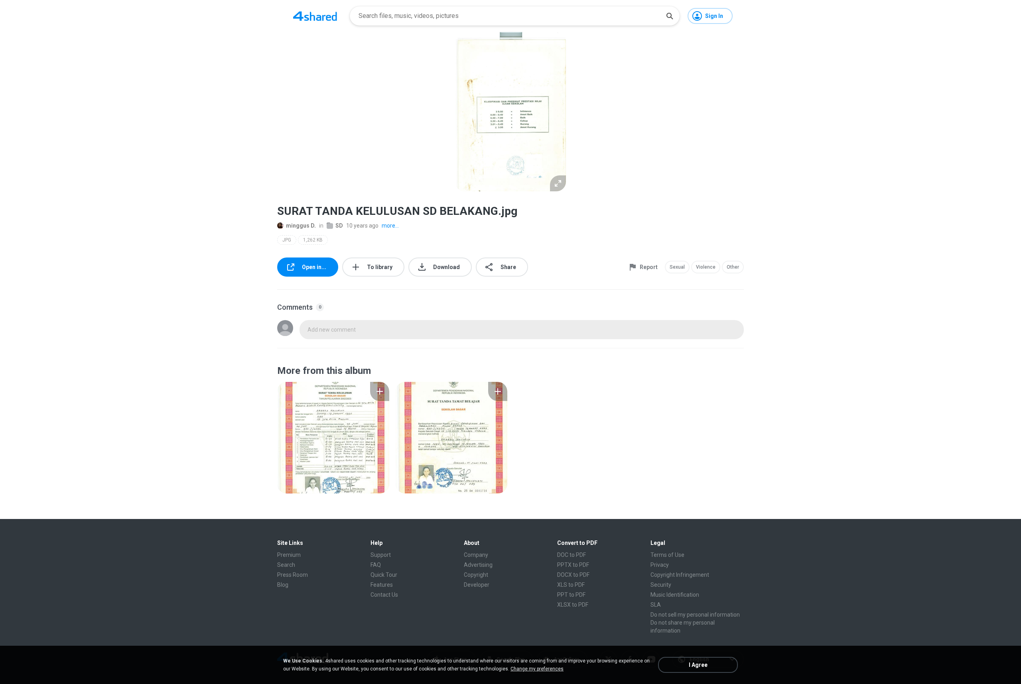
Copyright (476, 575)
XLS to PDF (571, 585)
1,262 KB (313, 240)
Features (382, 585)
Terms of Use (667, 555)
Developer (476, 585)
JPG (286, 240)
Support (381, 555)
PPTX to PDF (573, 565)
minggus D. (301, 225)
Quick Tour (384, 575)
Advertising (478, 565)
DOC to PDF (571, 555)
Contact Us (384, 595)
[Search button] (669, 16)
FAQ (376, 565)
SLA (655, 604)
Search (286, 565)
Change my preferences (537, 669)
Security (660, 585)
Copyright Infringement (679, 575)
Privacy (659, 565)
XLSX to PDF (572, 604)
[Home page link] (315, 16)
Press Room (292, 575)
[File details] (333, 437)
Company (476, 555)
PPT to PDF (571, 595)
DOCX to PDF (573, 575)
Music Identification (674, 595)
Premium (289, 555)
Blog (282, 585)
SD (339, 225)
